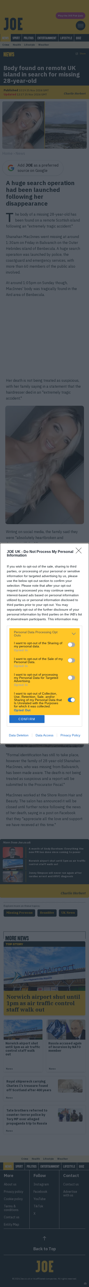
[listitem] (44, 633)
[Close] (80, 552)
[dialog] (44, 643)
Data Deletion (19, 735)
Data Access (44, 735)
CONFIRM (26, 719)
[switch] (71, 644)
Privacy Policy (70, 735)
